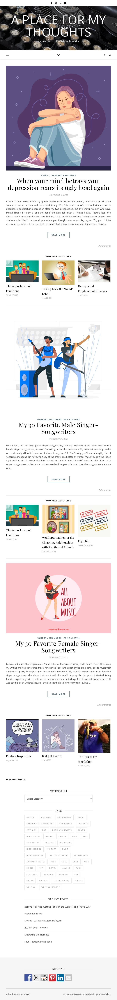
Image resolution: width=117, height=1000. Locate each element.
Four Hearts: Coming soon (38, 941)
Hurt (65, 849)
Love (75, 862)
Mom (86, 862)
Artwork (46, 817)
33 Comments (104, 704)
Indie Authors (35, 855)
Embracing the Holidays (36, 934)
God (85, 836)
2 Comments (104, 245)
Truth (79, 881)
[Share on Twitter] (36, 977)
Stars (30, 881)
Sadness (64, 874)
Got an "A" (33, 843)
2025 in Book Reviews (36, 927)
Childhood (65, 823)
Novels (66, 868)
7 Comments (104, 490)
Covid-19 (32, 830)
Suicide (43, 881)
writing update (50, 887)
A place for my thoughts (58, 25)
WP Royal (25, 994)
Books (81, 817)
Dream (49, 836)
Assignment (64, 817)
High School (34, 849)
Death (81, 830)
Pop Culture (72, 419)
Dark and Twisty (62, 830)
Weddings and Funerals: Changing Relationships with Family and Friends (58, 542)
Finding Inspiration (19, 756)
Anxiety (31, 817)
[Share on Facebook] (28, 977)
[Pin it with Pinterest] (52, 977)
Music (30, 868)
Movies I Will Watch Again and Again (43, 920)
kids (53, 862)
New (41, 868)
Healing (49, 843)
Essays (45, 175)
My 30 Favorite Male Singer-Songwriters (58, 428)
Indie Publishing (59, 855)
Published (32, 874)
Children (83, 823)
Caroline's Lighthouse (40, 823)
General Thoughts (63, 175)
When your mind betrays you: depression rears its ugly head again (58, 184)
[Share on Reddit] (44, 977)
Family (62, 836)
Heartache (66, 843)
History (52, 849)
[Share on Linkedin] (60, 977)
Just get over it (52, 756)
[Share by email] (68, 977)
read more (58, 235)
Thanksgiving (61, 881)
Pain (78, 868)
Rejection (84, 541)
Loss (64, 862)
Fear (74, 836)
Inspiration (81, 855)
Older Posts (17, 779)
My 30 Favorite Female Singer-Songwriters (58, 646)
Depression (33, 836)
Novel (52, 868)
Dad (44, 830)
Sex (76, 874)
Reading (48, 874)
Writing (31, 887)
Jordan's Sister (36, 862)
